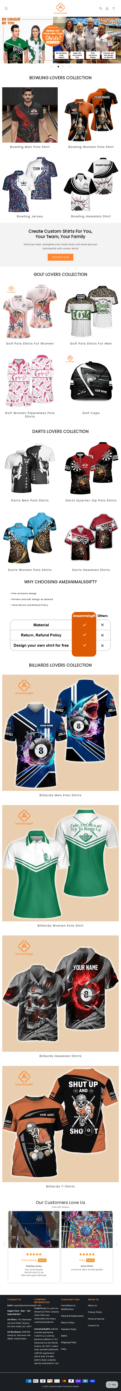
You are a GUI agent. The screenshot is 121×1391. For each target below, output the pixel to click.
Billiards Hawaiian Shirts (60, 1056)
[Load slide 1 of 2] (58, 66)
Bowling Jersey (30, 216)
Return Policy (67, 1322)
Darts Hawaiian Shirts (91, 570)
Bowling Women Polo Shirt (91, 147)
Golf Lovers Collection (60, 274)
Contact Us (93, 1325)
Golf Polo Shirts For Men (91, 343)
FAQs (63, 1349)
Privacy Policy (95, 1312)
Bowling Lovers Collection (60, 78)
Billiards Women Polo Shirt (60, 925)
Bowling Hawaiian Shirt (91, 216)
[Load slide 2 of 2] (62, 66)
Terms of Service (96, 1319)
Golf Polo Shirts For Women (30, 343)
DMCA (64, 1336)
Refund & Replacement (72, 1316)
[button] (6, 8)
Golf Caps (91, 413)
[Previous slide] (51, 66)
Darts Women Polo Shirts (30, 570)
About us (92, 1305)
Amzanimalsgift (55, 1386)
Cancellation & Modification (68, 1307)
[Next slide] (70, 66)
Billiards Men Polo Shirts (60, 795)
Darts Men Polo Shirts (30, 500)
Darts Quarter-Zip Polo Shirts (91, 500)
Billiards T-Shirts (60, 1186)
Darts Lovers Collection (60, 431)
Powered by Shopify (71, 1386)
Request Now (60, 257)
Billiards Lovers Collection (60, 665)
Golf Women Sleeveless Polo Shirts (30, 414)
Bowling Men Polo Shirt (30, 147)
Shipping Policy (68, 1342)
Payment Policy (68, 1329)
